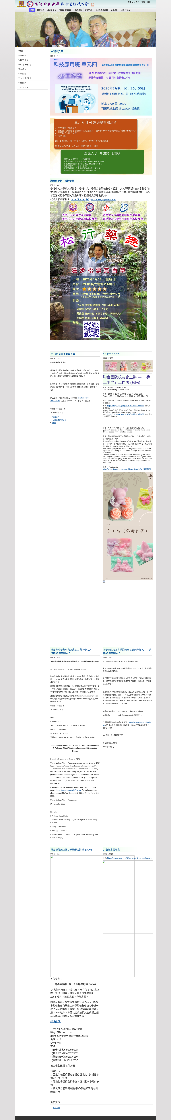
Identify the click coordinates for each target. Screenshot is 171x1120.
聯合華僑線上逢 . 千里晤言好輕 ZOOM (71, 849)
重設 (143, 2)
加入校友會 (125, 10)
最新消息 (40, 10)
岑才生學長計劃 (102, 10)
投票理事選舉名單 (59, 420)
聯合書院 (78, 10)
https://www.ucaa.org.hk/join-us (69, 790)
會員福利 (114, 10)
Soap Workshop (111, 353)
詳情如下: (55, 1021)
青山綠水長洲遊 (111, 849)
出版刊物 (88, 10)
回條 (54, 423)
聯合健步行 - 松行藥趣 (62, 181)
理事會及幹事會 (65, 10)
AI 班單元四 (56, 51)
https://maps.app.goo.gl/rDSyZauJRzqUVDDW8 (125, 406)
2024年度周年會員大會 (63, 354)
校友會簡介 (51, 10)
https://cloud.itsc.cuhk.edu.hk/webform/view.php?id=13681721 (127, 469)
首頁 (32, 10)
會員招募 (56, 1108)
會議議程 (55, 417)
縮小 (148, 2)
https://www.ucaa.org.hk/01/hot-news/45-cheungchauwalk (129, 858)
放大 (137, 2)
